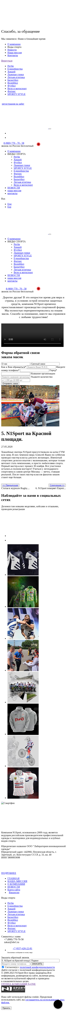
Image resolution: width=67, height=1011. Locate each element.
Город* (53, 370)
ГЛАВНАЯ (13, 878)
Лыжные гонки (15, 74)
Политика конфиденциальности (29, 873)
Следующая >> (57, 485)
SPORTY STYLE (16, 94)
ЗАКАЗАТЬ (37, 964)
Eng (9, 204)
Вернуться (6, 60)
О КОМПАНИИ (16, 884)
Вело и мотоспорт (17, 88)
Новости (12, 49)
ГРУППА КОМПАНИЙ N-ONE (18, 984)
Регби (10, 66)
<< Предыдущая (10, 485)
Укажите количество (42, 376)
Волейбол (12, 83)
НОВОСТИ (13, 187)
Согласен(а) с (30, 967)
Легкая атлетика (16, 77)
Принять (6, 1008)
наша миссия (14, 190)
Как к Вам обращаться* (13, 367)
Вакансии (14, 892)
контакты (12, 193)
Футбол (11, 85)
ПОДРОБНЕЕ (8, 873)
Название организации (43, 373)
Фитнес (11, 91)
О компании (14, 44)
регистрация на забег (13, 104)
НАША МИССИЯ (17, 881)
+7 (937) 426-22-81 (22, 948)
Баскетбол (12, 80)
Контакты (12, 55)
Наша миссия (14, 52)
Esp (9, 206)
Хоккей (11, 71)
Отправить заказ (10, 383)
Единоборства (15, 69)
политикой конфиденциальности (37, 967)
